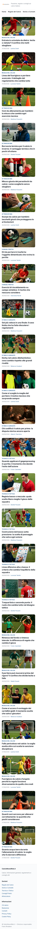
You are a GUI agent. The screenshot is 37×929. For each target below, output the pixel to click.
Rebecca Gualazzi (16, 366)
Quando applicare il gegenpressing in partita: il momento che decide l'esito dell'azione (18, 464)
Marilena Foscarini (16, 119)
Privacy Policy (6, 914)
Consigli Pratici (7, 249)
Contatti (4, 911)
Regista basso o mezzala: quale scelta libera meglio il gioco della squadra (17, 499)
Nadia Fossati (15, 681)
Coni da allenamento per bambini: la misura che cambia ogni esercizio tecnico (17, 113)
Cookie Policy (6, 916)
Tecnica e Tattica (8, 458)
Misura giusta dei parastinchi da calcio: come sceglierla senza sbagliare (17, 184)
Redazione (5, 908)
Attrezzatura (7, 108)
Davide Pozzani (15, 154)
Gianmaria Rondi (16, 295)
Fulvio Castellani (16, 469)
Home (4, 12)
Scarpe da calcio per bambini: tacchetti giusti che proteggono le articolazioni (18, 219)
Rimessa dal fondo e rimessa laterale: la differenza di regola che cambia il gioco (18, 640)
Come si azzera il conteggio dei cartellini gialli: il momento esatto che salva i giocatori (17, 711)
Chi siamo (5, 905)
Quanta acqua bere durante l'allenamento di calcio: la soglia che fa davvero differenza (17, 852)
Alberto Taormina (16, 434)
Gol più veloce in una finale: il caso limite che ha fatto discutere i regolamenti (18, 325)
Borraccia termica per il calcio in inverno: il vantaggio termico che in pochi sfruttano (18, 149)
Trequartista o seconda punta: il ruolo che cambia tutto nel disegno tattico (18, 605)
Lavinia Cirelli (14, 48)
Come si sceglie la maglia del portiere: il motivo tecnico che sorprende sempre (16, 396)
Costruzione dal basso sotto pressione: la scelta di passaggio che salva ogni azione (17, 534)
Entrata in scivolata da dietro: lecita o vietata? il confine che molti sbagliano (18, 43)
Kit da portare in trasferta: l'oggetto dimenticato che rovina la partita (18, 254)
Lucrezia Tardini (15, 84)
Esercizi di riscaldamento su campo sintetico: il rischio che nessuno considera (16, 290)
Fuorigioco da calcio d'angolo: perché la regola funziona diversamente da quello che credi (17, 781)
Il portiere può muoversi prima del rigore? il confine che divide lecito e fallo (18, 675)
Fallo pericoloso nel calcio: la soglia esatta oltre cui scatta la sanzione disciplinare (18, 746)
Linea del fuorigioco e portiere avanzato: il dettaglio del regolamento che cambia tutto (16, 78)
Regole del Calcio (14, 12)
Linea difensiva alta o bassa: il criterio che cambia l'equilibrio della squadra (18, 569)
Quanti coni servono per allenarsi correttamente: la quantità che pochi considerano (17, 817)
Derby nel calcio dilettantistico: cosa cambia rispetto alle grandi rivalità (17, 360)
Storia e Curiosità (29, 12)
